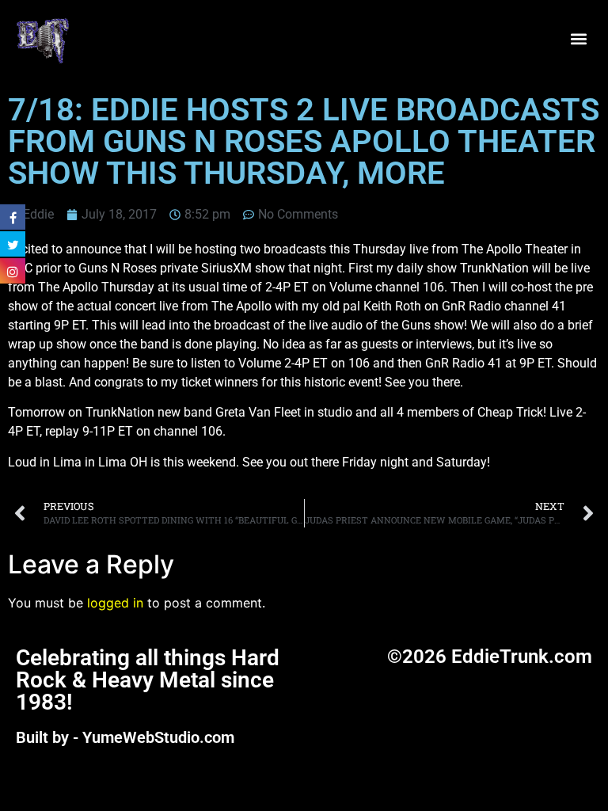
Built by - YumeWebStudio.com (125, 737)
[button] (579, 39)
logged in (115, 603)
